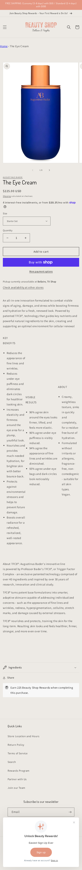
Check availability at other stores (23, 287)
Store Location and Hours (23, 736)
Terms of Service (18, 753)
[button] (5, 27)
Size (5, 213)
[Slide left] (32, 170)
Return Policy (16, 744)
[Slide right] (49, 170)
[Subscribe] (70, 812)
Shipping (7, 196)
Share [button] (10, 677)
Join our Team (16, 787)
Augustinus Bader (13, 177)
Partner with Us (17, 779)
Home (3, 46)
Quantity (7, 230)
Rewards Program (19, 770)
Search (12, 762)
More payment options (41, 271)
